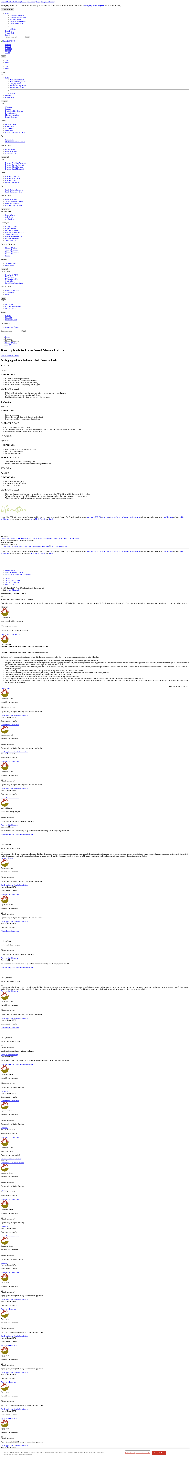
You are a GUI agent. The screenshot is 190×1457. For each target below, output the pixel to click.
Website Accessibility (12, 580)
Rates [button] (7, 13)
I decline (10, 858)
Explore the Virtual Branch (10, 634)
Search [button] (7, 35)
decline (9, 688)
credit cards (125, 517)
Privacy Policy (10, 584)
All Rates (13, 29)
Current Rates (6, 546)
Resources (8, 49)
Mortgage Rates (15, 19)
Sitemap (8, 578)
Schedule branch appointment (11, 1159)
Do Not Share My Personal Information (137, 1453)
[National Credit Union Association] (18, 574)
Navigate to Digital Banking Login (28, 2)
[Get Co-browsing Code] (58, 546)
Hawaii (42, 519)
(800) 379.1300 (26, 538)
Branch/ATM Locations (44, 538)
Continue (4, 607)
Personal (8, 45)
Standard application (21, 715)
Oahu (32, 519)
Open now (4, 1091)
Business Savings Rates (18, 21)
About (7, 53)
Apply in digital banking (9, 825)
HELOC (98, 517)
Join (6, 60)
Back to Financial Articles (10, 356)
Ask (27, 37)
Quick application (7, 715)
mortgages (90, 517)
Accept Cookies (159, 1453)
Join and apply (6, 834)
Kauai (51, 519)
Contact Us (56, 538)
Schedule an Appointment (70, 538)
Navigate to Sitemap (48, 2)
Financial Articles (11, 343)
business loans (135, 517)
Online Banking (16, 546)
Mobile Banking (28, 546)
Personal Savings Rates (18, 17)
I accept (4, 688)
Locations (8, 31)
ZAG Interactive (14, 590)
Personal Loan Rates (17, 15)
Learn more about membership (22, 834)
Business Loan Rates (17, 23)
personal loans (115, 517)
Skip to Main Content (8, 2)
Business (8, 47)
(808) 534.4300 (9, 538)
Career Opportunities (41, 546)
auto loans (105, 517)
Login (7, 62)
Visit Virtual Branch (17, 1163)
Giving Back (9, 33)
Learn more (15, 725)
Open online (5, 1163)
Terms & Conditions (12, 582)
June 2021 (8, 345)
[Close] (2, 74)
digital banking (168, 517)
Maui (37, 519)
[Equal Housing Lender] (14, 572)
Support (8, 51)
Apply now (5, 1309)
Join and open (6, 725)
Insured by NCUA (11, 571)
